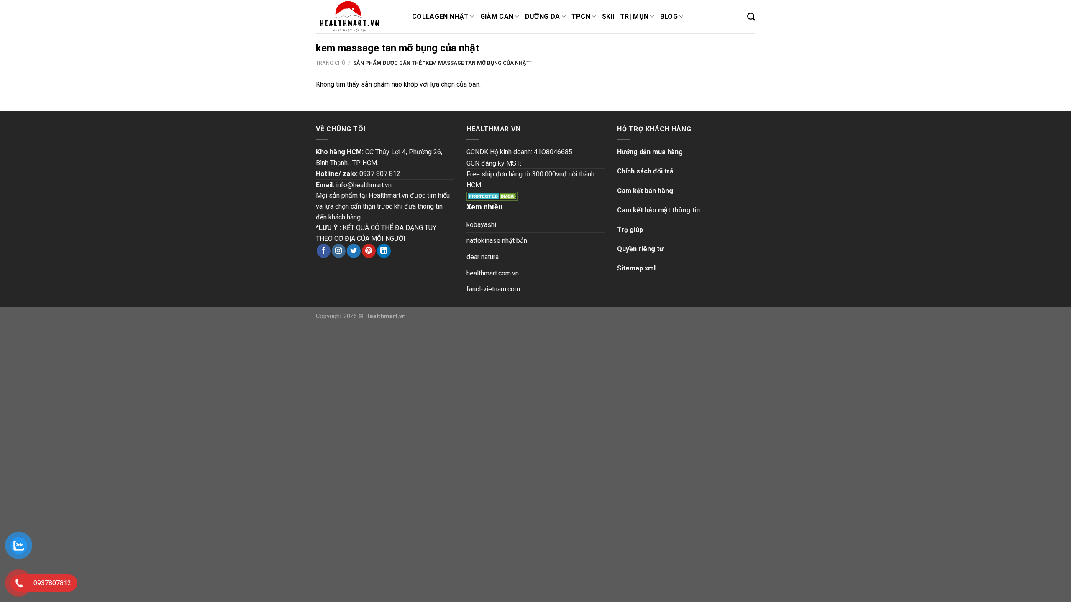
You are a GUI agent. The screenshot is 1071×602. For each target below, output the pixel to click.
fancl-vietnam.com (493, 289)
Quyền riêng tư (640, 249)
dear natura (482, 257)
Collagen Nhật (440, 16)
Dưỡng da (542, 16)
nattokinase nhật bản (496, 241)
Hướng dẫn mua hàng (650, 152)
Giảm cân (497, 16)
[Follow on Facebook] (324, 251)
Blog (669, 16)
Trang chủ (330, 63)
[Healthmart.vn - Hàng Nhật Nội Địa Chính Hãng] (358, 16)
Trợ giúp (630, 230)
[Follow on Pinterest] (369, 251)
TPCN (580, 16)
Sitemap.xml (636, 268)
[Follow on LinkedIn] (384, 251)
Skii (608, 16)
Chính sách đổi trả (645, 171)
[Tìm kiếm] (751, 17)
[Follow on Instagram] (339, 251)
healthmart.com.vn (492, 273)
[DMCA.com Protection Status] (492, 195)
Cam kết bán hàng (645, 191)
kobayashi (481, 225)
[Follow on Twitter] (354, 251)
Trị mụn (634, 16)
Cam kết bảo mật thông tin (658, 210)
